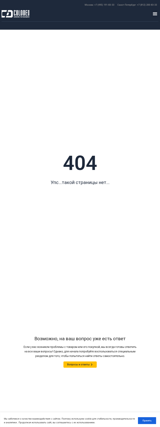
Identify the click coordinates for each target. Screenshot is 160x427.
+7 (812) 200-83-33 (147, 5)
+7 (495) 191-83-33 (104, 5)
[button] (154, 13)
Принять (147, 420)
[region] (80, 419)
